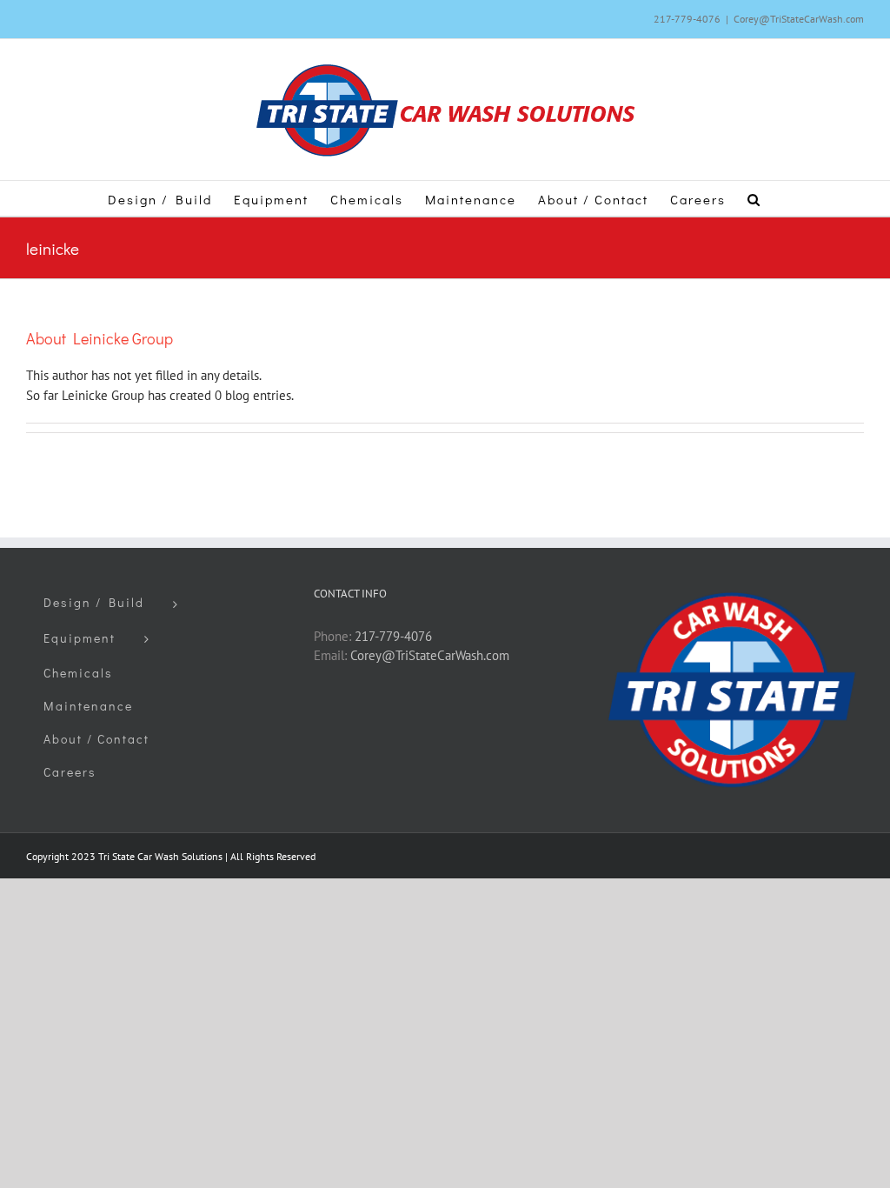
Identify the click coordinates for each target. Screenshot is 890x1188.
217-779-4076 (393, 636)
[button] (754, 198)
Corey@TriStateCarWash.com (799, 18)
